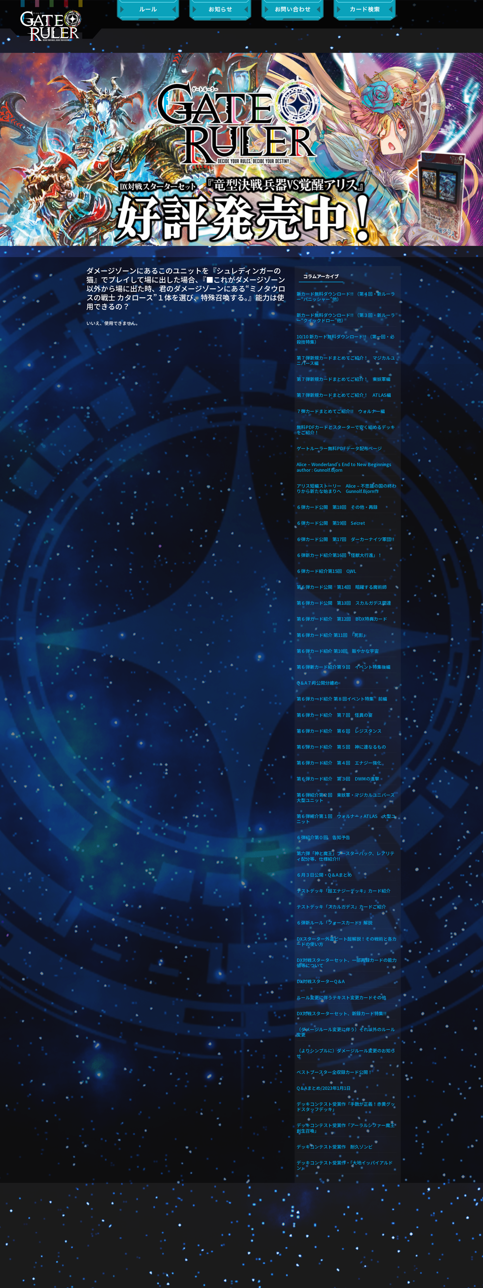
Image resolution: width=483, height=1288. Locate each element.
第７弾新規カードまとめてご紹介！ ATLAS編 (344, 395)
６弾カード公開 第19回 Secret (331, 523)
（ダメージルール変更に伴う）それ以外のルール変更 (346, 1031)
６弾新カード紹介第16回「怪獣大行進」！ (339, 555)
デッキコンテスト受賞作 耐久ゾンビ (337, 1146)
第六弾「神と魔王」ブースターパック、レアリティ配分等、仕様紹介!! (345, 855)
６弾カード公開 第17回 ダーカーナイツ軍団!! (345, 539)
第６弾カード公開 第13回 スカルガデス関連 (344, 602)
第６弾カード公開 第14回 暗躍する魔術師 (342, 586)
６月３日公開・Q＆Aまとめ (324, 874)
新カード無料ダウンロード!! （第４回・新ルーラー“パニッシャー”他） (346, 296)
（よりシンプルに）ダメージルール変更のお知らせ (346, 1053)
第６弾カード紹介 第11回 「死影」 (332, 635)
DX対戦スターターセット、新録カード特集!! (342, 1013)
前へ (7, 149)
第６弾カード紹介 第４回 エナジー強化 (339, 762)
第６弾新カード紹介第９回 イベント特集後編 (343, 666)
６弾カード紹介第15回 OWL (326, 571)
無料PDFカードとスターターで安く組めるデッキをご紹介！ (346, 429)
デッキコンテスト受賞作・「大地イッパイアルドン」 (345, 1165)
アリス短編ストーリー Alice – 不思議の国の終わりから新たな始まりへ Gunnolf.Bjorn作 (346, 488)
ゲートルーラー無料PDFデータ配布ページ (339, 448)
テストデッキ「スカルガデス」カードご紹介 (341, 906)
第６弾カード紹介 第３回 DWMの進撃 (338, 778)
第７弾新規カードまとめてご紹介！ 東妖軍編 (343, 379)
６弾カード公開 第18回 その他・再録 (337, 507)
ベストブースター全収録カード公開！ (334, 1072)
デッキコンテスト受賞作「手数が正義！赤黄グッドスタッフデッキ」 (346, 1106)
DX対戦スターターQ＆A (321, 981)
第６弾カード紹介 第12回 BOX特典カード (342, 618)
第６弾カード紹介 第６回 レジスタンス (339, 730)
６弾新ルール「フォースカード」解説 (334, 922)
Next (476, 149)
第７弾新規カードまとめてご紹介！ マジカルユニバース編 (346, 360)
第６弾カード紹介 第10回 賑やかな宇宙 (338, 650)
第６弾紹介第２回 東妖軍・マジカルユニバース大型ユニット (346, 797)
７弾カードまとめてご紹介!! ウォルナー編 (341, 411)
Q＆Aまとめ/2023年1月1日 (324, 1088)
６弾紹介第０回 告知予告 (323, 837)
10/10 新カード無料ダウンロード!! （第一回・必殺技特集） (345, 339)
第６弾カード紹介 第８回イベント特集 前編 (342, 698)
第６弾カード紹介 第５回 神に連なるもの (341, 746)
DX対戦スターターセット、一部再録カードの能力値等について (347, 962)
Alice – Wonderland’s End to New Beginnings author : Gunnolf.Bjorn (347, 466)
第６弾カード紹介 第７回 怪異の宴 (335, 714)
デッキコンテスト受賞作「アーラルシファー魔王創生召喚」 (346, 1127)
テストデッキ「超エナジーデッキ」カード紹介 (343, 890)
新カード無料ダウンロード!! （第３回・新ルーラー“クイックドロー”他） (346, 317)
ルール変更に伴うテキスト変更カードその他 (341, 997)
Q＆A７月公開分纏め (317, 682)
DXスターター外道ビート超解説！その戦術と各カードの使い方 (347, 941)
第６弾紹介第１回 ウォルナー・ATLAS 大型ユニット (346, 818)
